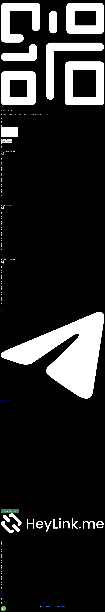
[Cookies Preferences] (3, 608)
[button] (52, 458)
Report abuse (6, 508)
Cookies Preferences (10, 511)
